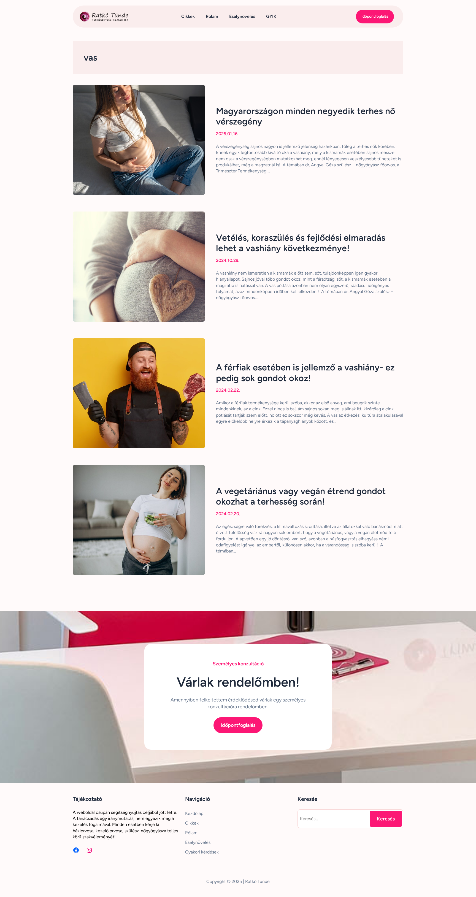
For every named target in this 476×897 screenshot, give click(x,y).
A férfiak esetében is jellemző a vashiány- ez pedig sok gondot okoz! (305, 372)
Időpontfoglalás (374, 16)
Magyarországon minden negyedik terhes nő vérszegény (305, 116)
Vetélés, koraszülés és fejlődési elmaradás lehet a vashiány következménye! (300, 242)
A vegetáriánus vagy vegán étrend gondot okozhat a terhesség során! (301, 496)
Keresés (386, 819)
